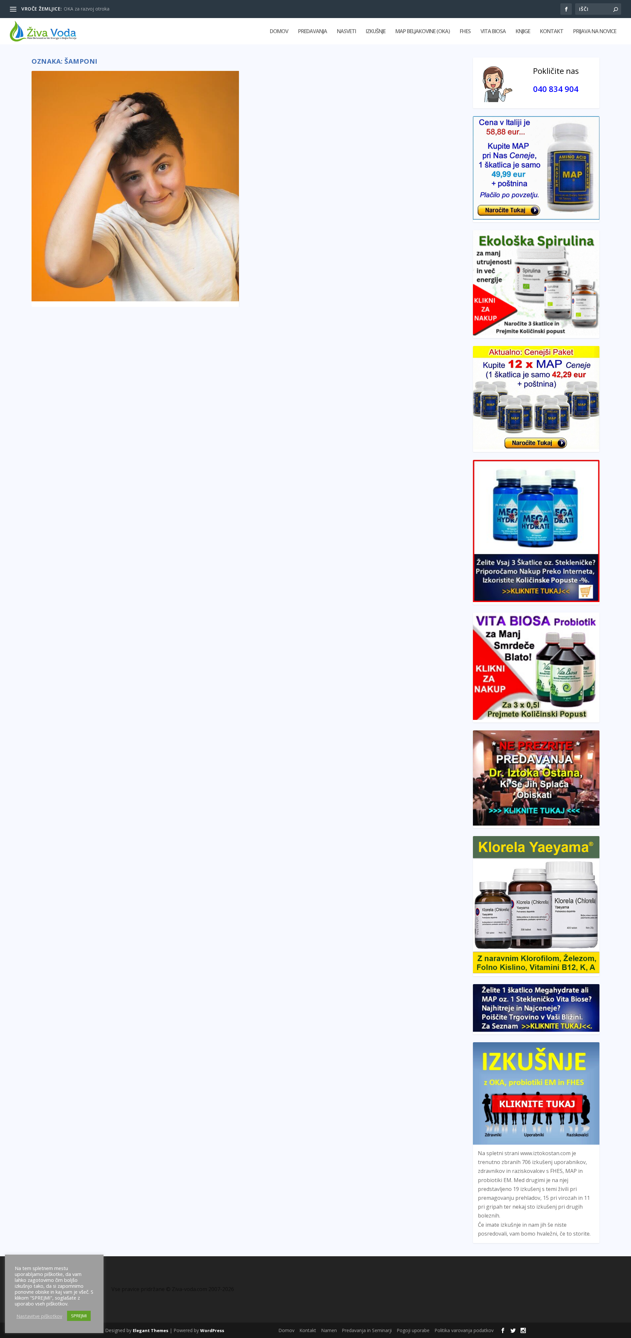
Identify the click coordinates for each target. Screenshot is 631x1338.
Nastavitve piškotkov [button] (39, 1316)
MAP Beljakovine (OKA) (422, 32)
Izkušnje (376, 32)
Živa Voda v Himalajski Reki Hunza (100, 9)
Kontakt (551, 32)
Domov (279, 32)
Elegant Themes (150, 1330)
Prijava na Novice (594, 32)
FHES (465, 32)
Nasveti (346, 32)
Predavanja (312, 32)
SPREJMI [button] (79, 1316)
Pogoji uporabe (413, 1330)
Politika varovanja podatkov (464, 1330)
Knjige (523, 32)
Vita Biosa (493, 32)
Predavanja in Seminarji (367, 1330)
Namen (329, 1330)
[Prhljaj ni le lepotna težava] (135, 186)
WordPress (212, 1330)
